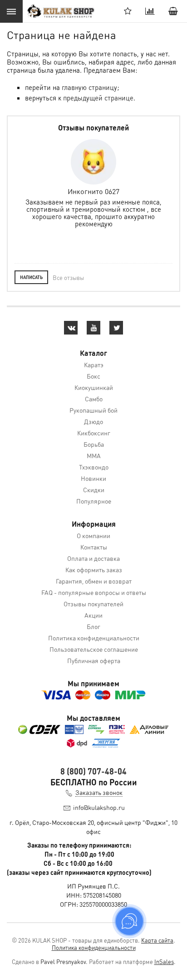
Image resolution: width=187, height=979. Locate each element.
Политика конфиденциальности (93, 638)
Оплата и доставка (93, 558)
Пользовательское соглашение (93, 649)
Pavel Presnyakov (63, 961)
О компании (93, 535)
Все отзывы (68, 277)
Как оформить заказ (93, 569)
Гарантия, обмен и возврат (94, 581)
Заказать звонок (99, 792)
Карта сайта (157, 940)
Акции (93, 615)
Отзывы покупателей (93, 603)
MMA (94, 455)
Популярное (93, 501)
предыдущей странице (98, 97)
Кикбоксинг (93, 433)
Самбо (94, 399)
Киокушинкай (93, 387)
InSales (164, 961)
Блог (93, 626)
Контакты (93, 547)
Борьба (94, 444)
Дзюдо (93, 421)
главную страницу (89, 87)
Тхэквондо (93, 467)
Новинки (93, 478)
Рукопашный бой (93, 410)
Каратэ (93, 364)
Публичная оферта (93, 660)
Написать (31, 277)
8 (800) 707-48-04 (93, 771)
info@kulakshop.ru (99, 807)
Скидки (93, 489)
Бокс (93, 376)
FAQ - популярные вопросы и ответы (93, 592)
